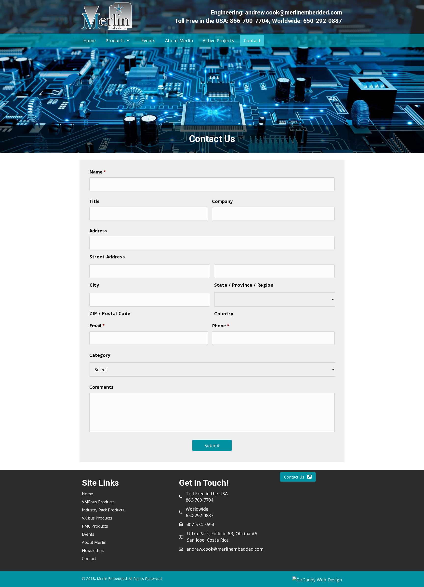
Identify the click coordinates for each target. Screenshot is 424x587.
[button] (298, 477)
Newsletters (93, 550)
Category (99, 355)
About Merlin (94, 542)
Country (223, 314)
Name (97, 172)
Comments (101, 387)
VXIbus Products (97, 518)
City (94, 285)
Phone (220, 326)
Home (87, 493)
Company (222, 201)
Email (97, 326)
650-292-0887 (322, 20)
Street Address (107, 257)
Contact (89, 558)
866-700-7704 (249, 20)
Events (88, 534)
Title (94, 201)
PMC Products (95, 526)
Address (98, 231)
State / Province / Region (244, 285)
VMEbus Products (98, 502)
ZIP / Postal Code (110, 313)
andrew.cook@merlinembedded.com (293, 12)
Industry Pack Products (103, 510)
